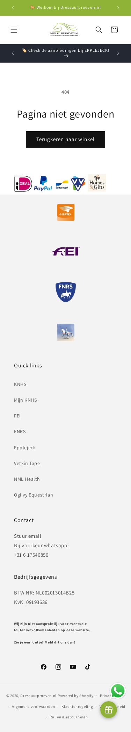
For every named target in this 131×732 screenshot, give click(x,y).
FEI (17, 416)
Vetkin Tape (27, 463)
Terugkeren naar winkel (65, 139)
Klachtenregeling (77, 706)
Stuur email (28, 536)
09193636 (37, 602)
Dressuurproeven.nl (38, 695)
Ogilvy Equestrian (33, 495)
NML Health (27, 479)
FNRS (20, 431)
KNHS (20, 384)
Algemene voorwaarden (33, 706)
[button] (14, 29)
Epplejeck (25, 447)
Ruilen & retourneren (69, 717)
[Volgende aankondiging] (118, 7)
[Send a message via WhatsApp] (118, 691)
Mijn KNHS (25, 400)
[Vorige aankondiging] (13, 7)
